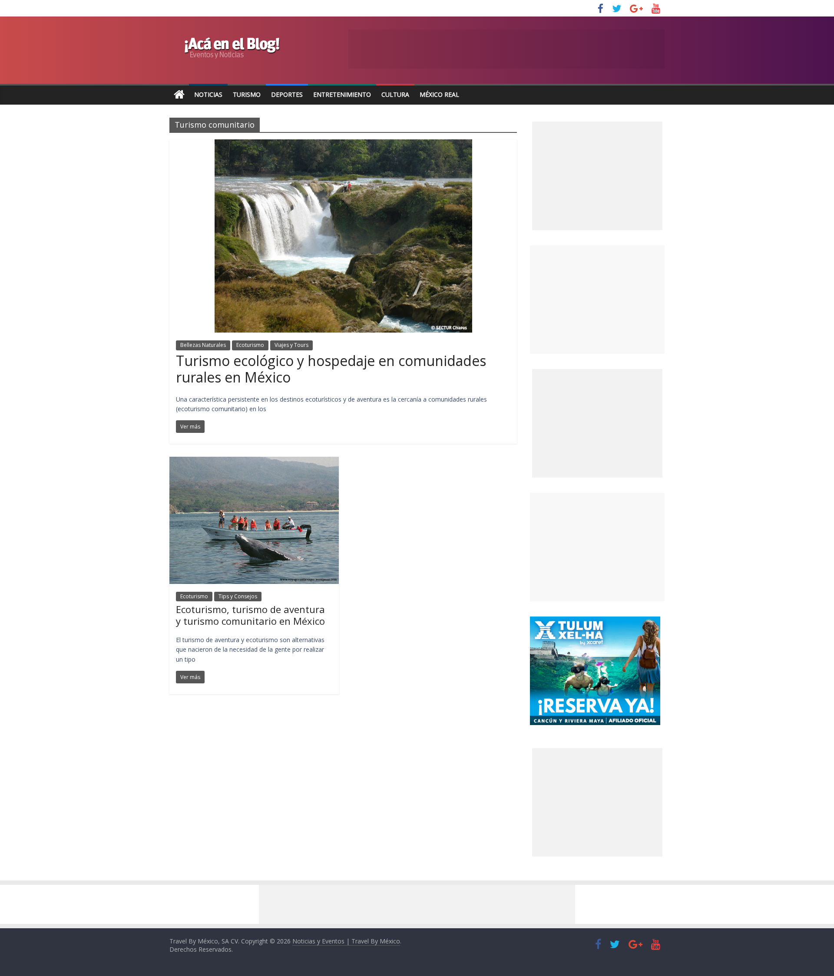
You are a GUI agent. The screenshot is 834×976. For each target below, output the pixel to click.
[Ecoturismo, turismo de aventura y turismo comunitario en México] (254, 462)
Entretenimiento (342, 94)
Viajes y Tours (291, 345)
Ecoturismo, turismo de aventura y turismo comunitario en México (250, 615)
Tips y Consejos (237, 596)
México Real (439, 94)
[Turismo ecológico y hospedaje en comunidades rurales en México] (343, 144)
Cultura (395, 94)
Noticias (208, 94)
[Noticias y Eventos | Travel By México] (179, 95)
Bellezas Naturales (203, 345)
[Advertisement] (597, 299)
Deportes (287, 94)
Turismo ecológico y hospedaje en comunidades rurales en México (331, 368)
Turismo (247, 94)
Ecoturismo (250, 345)
